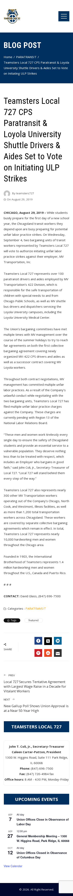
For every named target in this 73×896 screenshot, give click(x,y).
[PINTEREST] (38, 653)
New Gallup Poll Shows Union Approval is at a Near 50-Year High (36, 705)
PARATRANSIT (35, 608)
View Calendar (13, 866)
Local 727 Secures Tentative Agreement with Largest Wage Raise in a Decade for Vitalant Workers (35, 683)
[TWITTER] (48, 641)
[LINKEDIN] (58, 641)
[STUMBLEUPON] (48, 653)
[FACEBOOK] (38, 641)
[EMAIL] (58, 653)
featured (34, 620)
